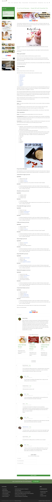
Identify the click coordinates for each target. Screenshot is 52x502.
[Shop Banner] (33, 12)
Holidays (28, 10)
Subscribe (36, 481)
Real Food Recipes (5, 496)
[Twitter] (31, 20)
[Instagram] (35, 20)
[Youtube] (10, 55)
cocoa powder (26, 212)
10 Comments (45, 10)
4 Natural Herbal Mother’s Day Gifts (45, 346)
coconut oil (26, 181)
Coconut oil (21, 77)
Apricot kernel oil (22, 76)
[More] (37, 20)
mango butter (26, 294)
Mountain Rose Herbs (44, 491)
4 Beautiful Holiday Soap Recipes (32, 346)
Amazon (41, 494)
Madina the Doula (25, 426)
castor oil (25, 276)
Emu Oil (20, 81)
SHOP (41, 486)
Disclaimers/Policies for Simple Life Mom (44, 500)
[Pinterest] (34, 20)
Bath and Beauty (5, 490)
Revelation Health (43, 495)
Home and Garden (5, 493)
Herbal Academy (43, 492)
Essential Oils (25, 10)
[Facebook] (30, 20)
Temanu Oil (21, 84)
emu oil (25, 293)
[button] (14, 58)
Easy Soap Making (18, 490)
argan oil (25, 260)
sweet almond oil (27, 211)
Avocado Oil (21, 80)
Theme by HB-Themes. (18, 500)
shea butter (26, 242)
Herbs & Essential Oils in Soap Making (21, 496)
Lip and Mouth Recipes (33, 10)
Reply (30, 365)
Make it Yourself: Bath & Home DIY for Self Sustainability (24, 493)
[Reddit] (32, 20)
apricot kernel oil (26, 275)
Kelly (21, 10)
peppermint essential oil (27, 261)
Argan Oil (20, 85)
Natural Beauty (39, 10)
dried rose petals (27, 257)
